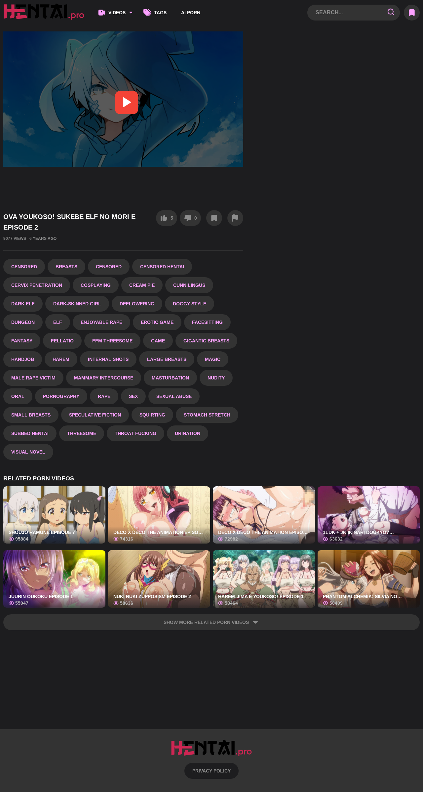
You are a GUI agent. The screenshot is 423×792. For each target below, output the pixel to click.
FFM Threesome (112, 340)
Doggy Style (189, 303)
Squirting (152, 415)
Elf (57, 322)
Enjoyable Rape (101, 322)
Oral (17, 396)
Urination (187, 433)
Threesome (81, 433)
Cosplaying (96, 285)
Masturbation (170, 377)
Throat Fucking (135, 433)
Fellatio (62, 340)
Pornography (61, 396)
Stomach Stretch (207, 415)
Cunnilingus (189, 285)
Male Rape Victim (33, 377)
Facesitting (207, 322)
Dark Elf (23, 303)
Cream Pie (142, 285)
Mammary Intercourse (103, 377)
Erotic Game (157, 322)
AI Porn (190, 12)
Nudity (216, 377)
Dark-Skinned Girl (77, 303)
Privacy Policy (211, 770)
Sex (133, 396)
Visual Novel (28, 452)
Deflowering (137, 303)
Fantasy (21, 340)
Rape (104, 396)
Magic (212, 359)
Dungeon (23, 322)
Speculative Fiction (95, 415)
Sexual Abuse (174, 396)
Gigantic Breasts (206, 340)
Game (158, 340)
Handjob (22, 359)
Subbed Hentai (30, 433)
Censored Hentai (162, 266)
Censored (24, 266)
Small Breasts (31, 415)
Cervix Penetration (36, 285)
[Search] (391, 12)
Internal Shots (108, 359)
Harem (61, 359)
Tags (160, 12)
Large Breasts (166, 359)
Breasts (66, 266)
